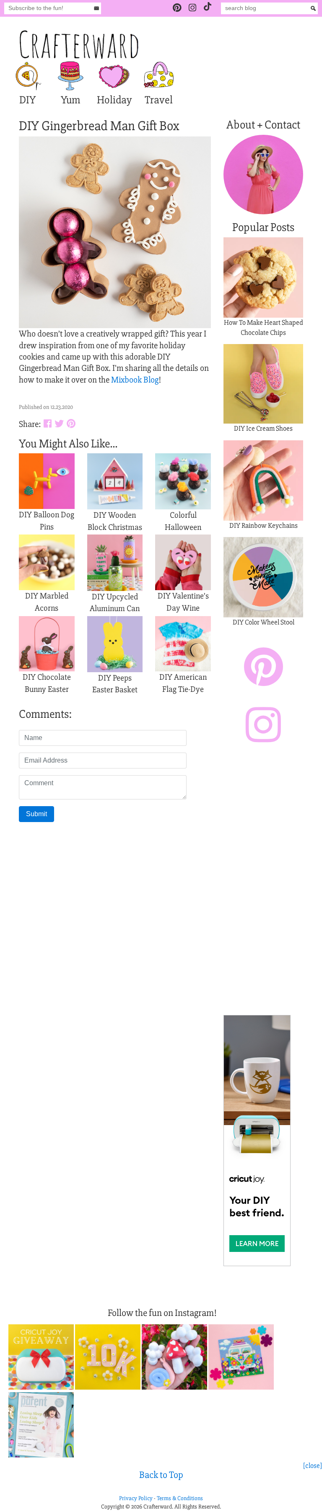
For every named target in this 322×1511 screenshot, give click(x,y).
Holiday (114, 100)
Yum (70, 100)
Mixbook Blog (134, 380)
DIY (27, 100)
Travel (159, 100)
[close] (312, 1465)
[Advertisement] (263, 881)
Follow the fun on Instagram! (162, 1313)
